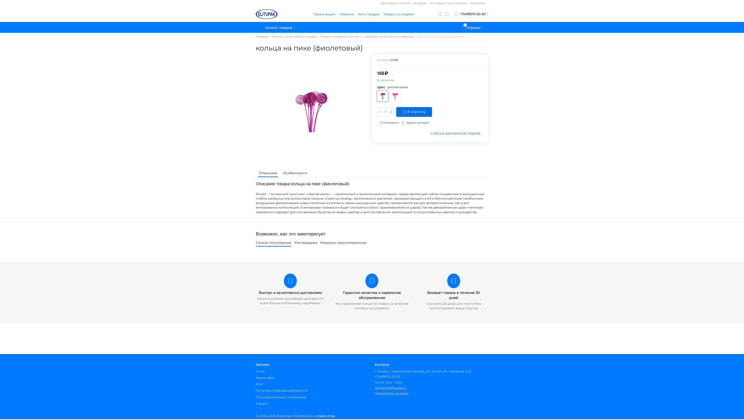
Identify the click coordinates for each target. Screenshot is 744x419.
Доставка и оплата (396, 3)
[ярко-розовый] (395, 96)
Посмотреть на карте (392, 393)
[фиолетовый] (382, 96)
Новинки (346, 14)
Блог (260, 384)
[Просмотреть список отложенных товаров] (440, 14)
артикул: (383, 60)
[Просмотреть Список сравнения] (447, 14)
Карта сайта (265, 378)
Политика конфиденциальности (282, 390)
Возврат (420, 3)
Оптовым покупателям (448, 3)
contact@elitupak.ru (390, 388)
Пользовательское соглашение (281, 397)
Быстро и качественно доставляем (290, 293)
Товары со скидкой (398, 14)
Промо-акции (324, 14)
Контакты (477, 3)
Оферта (262, 403)
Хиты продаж (368, 14)
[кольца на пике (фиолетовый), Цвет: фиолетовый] (311, 110)
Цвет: (381, 87)
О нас (260, 371)
